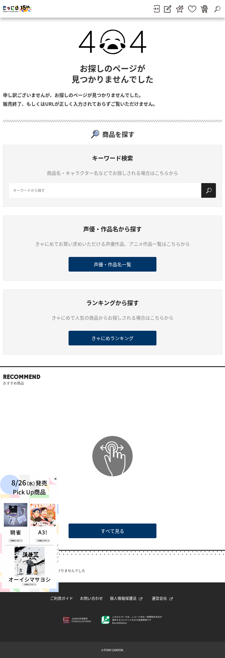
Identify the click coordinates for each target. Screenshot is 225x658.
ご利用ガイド (61, 598)
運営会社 (159, 598)
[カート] (204, 9)
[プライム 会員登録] (179, 9)
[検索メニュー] (217, 9)
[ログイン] (156, 9)
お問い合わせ (91, 598)
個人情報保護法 (123, 598)
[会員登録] (167, 9)
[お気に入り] (192, 9)
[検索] (208, 190)
